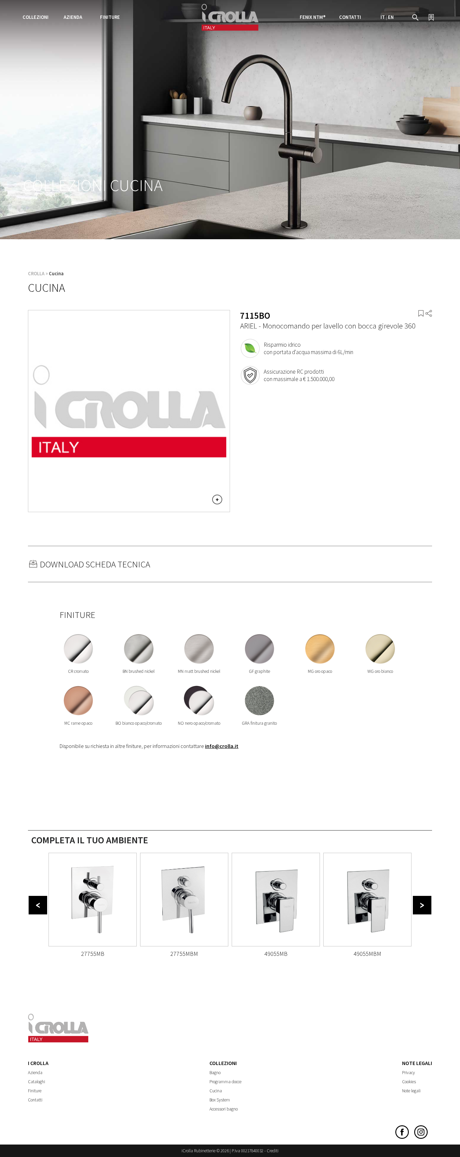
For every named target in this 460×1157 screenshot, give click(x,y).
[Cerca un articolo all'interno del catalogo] (415, 19)
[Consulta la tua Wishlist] (431, 19)
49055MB (276, 954)
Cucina (56, 274)
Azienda (35, 1072)
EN (391, 17)
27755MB (92, 954)
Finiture (110, 17)
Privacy (408, 1072)
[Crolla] (230, 29)
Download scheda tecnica (95, 564)
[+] (129, 507)
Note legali (411, 1091)
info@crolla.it (221, 746)
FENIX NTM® (313, 17)
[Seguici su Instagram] (421, 1137)
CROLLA (36, 274)
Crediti (272, 1151)
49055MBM (367, 954)
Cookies (409, 1082)
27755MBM (184, 954)
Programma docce (225, 1082)
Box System (219, 1100)
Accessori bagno (223, 1109)
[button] (38, 905)
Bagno (215, 1072)
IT (383, 17)
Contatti (350, 17)
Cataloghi (36, 1082)
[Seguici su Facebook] (402, 1137)
